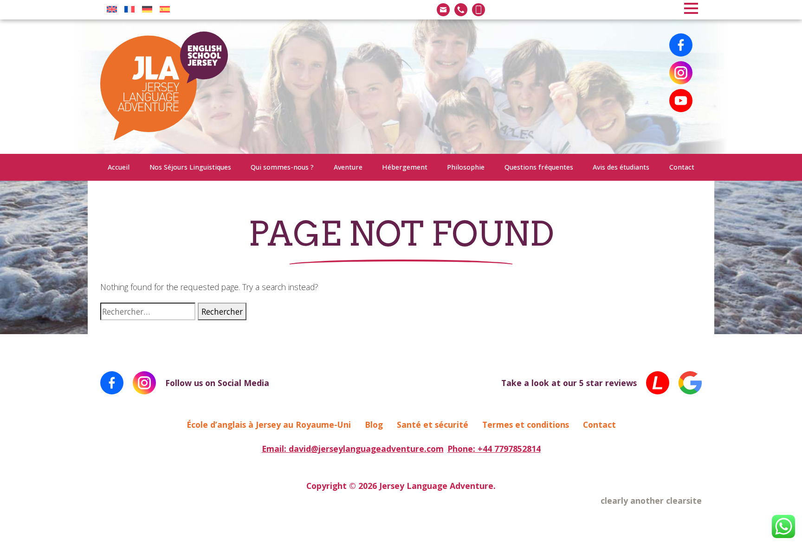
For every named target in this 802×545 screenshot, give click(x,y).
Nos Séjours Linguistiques (190, 167)
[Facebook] (680, 45)
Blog (374, 424)
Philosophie (466, 167)
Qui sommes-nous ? (282, 167)
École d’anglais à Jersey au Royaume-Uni (269, 424)
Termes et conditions (525, 424)
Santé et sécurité (432, 424)
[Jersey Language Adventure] (164, 87)
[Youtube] (680, 100)
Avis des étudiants (621, 167)
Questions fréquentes (538, 167)
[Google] (690, 382)
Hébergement (404, 167)
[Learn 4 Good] (657, 382)
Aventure (348, 167)
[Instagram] (680, 72)
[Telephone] (460, 9)
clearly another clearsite (651, 500)
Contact (681, 167)
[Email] (443, 9)
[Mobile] (478, 9)
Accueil (118, 167)
